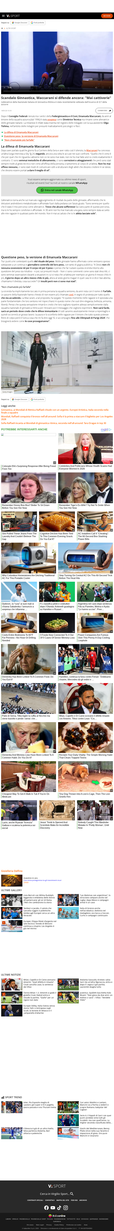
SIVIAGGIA (85, 1219)
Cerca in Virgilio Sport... (55, 1194)
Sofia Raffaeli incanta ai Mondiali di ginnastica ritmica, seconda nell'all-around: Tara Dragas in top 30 (53, 423)
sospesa (51, 119)
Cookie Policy (59, 1225)
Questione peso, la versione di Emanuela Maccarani (31, 136)
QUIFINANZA (94, 1219)
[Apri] (3, 15)
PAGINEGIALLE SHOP (38, 1219)
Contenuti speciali (35, 1200)
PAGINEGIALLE (24, 1219)
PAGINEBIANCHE (60, 1219)
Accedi (107, 16)
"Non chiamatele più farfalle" (19, 140)
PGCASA (50, 1219)
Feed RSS (74, 1200)
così (71, 294)
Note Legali (40, 1225)
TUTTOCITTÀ (71, 1219)
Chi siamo (30, 1225)
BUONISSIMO (103, 1219)
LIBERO (8, 1219)
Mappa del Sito (62, 1200)
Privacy (49, 1225)
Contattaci (50, 1200)
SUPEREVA (57, 1221)
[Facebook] (46, 1209)
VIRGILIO (15, 1219)
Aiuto (85, 1225)
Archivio (83, 1200)
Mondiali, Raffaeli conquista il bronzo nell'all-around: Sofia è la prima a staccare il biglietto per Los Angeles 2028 (57, 418)
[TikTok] (59, 1209)
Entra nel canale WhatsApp (59, 190)
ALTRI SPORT (11, 28)
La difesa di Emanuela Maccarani (21, 132)
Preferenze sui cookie (73, 1225)
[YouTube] (53, 1209)
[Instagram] (65, 1209)
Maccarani (91, 150)
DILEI (78, 1219)
